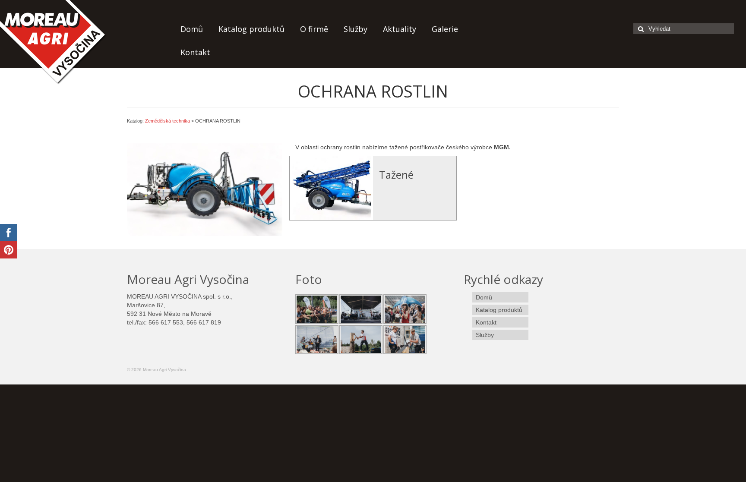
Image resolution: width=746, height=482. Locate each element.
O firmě (314, 29)
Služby (355, 29)
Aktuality (399, 29)
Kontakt (195, 52)
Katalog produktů (251, 29)
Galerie (445, 29)
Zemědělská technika (167, 120)
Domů (191, 29)
